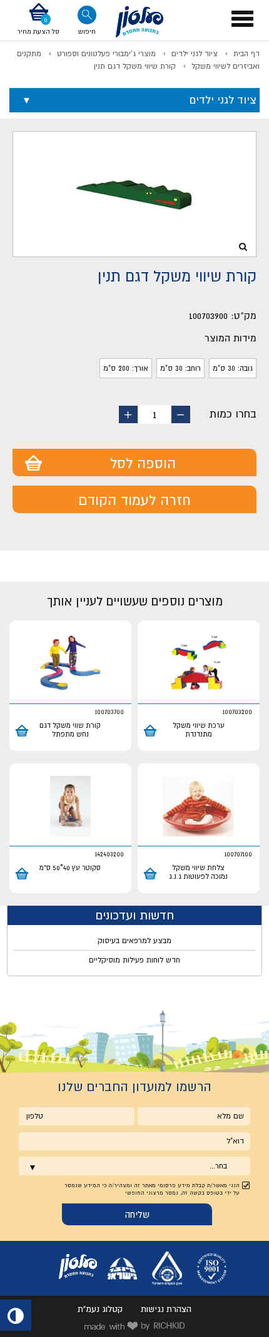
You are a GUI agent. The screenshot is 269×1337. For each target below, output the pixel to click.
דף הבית (246, 53)
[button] (38, 19)
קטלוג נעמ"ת (100, 1309)
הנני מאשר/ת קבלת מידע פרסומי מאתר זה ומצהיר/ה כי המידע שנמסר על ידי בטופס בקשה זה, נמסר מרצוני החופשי (152, 1189)
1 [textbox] (154, 414)
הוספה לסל (143, 463)
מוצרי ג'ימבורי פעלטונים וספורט (106, 53)
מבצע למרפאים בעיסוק (134, 940)
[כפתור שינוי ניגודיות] (15, 1315)
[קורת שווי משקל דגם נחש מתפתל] (70, 664)
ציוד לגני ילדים (194, 53)
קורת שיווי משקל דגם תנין (135, 66)
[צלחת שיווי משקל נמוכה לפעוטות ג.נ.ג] (199, 806)
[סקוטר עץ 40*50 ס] (70, 806)
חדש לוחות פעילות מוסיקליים (134, 960)
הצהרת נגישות (166, 1309)
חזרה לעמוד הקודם (134, 500)
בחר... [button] (218, 1166)
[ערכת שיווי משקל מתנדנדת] (199, 664)
